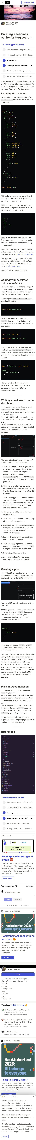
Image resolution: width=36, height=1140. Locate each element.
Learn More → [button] (8, 957)
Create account (28, 3)
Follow (18, 974)
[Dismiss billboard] (33, 1096)
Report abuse (25, 905)
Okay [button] (5, 1136)
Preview (17, 899)
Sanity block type (13, 266)
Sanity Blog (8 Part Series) (13, 45)
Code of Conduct (12, 905)
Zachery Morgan (12, 23)
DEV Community (18, 1005)
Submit (8, 899)
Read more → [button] (7, 878)
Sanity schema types (24, 254)
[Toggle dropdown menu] (33, 835)
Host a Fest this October (14, 1079)
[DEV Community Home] (7, 2)
